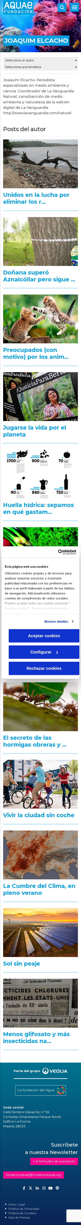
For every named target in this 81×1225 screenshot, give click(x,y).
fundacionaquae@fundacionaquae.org (33, 1175)
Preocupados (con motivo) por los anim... (36, 353)
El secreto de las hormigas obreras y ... (34, 741)
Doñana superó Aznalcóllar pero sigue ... (39, 276)
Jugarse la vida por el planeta (34, 431)
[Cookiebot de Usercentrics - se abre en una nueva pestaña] (58, 552)
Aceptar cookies (44, 635)
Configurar (41, 652)
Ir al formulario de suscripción (54, 1161)
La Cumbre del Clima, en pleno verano (39, 889)
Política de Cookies (22, 1213)
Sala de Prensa (19, 1217)
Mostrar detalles (56, 621)
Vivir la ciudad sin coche (38, 815)
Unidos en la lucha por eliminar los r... (36, 198)
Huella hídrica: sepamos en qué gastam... (38, 508)
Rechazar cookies (44, 668)
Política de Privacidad (23, 1209)
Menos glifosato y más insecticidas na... (36, 1037)
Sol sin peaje (21, 963)
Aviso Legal (16, 1204)
